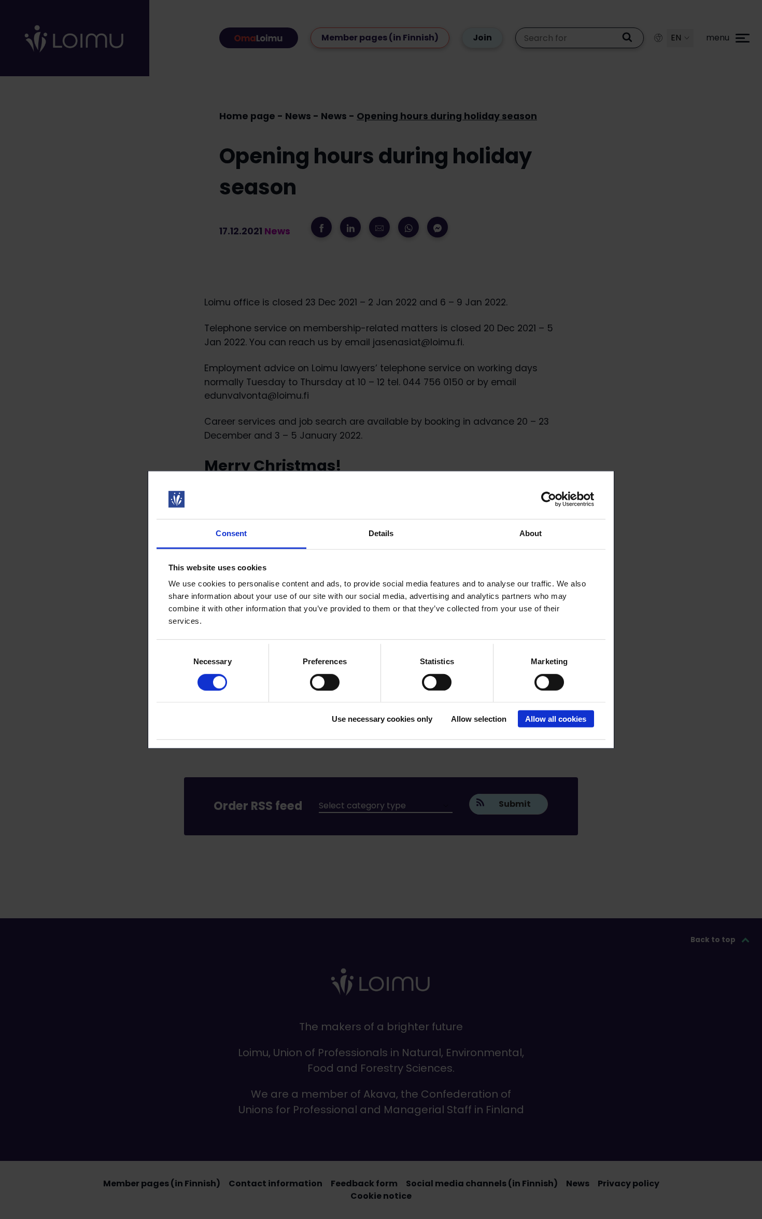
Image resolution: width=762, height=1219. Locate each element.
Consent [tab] (231, 533)
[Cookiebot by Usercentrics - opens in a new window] (548, 499)
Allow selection (478, 718)
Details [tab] (381, 533)
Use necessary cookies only (382, 718)
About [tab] (530, 533)
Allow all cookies (555, 718)
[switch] (325, 682)
